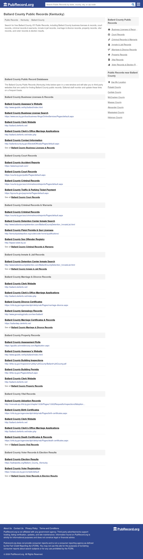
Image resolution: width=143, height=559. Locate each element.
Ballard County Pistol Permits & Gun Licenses (29, 230)
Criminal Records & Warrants (124, 39)
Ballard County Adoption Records (23, 400)
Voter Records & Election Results (125, 64)
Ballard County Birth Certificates (22, 409)
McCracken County (116, 97)
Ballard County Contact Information (23, 140)
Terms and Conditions (49, 528)
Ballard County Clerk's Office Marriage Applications (32, 131)
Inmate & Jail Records (121, 44)
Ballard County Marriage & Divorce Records (32, 327)
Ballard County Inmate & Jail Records (29, 268)
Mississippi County (116, 112)
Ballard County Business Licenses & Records (33, 147)
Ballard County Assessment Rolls (22, 342)
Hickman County (115, 117)
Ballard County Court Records (21, 171)
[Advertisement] (54, 54)
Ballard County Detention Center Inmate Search (30, 221)
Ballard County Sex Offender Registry (25, 239)
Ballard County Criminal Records (22, 180)
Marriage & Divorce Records (124, 49)
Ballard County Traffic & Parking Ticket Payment (30, 189)
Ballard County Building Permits (22, 369)
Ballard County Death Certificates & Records (28, 437)
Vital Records (117, 59)
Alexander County (116, 107)
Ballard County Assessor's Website (23, 103)
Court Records (118, 34)
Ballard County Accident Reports (22, 162)
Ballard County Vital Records (25, 444)
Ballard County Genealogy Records (23, 310)
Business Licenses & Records (124, 29)
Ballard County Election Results (22, 459)
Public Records (11, 19)
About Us (8, 528)
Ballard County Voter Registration (22, 468)
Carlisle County (114, 92)
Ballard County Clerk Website (20, 122)
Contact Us (18, 528)
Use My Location (118, 82)
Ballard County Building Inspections (24, 360)
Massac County (114, 102)
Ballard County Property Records (27, 386)
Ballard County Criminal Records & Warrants (32, 246)
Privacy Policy (31, 528)
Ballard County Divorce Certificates (23, 301)
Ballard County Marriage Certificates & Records (30, 319)
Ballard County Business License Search (26, 113)
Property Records (119, 54)
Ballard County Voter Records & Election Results (34, 475)
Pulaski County (114, 87)
